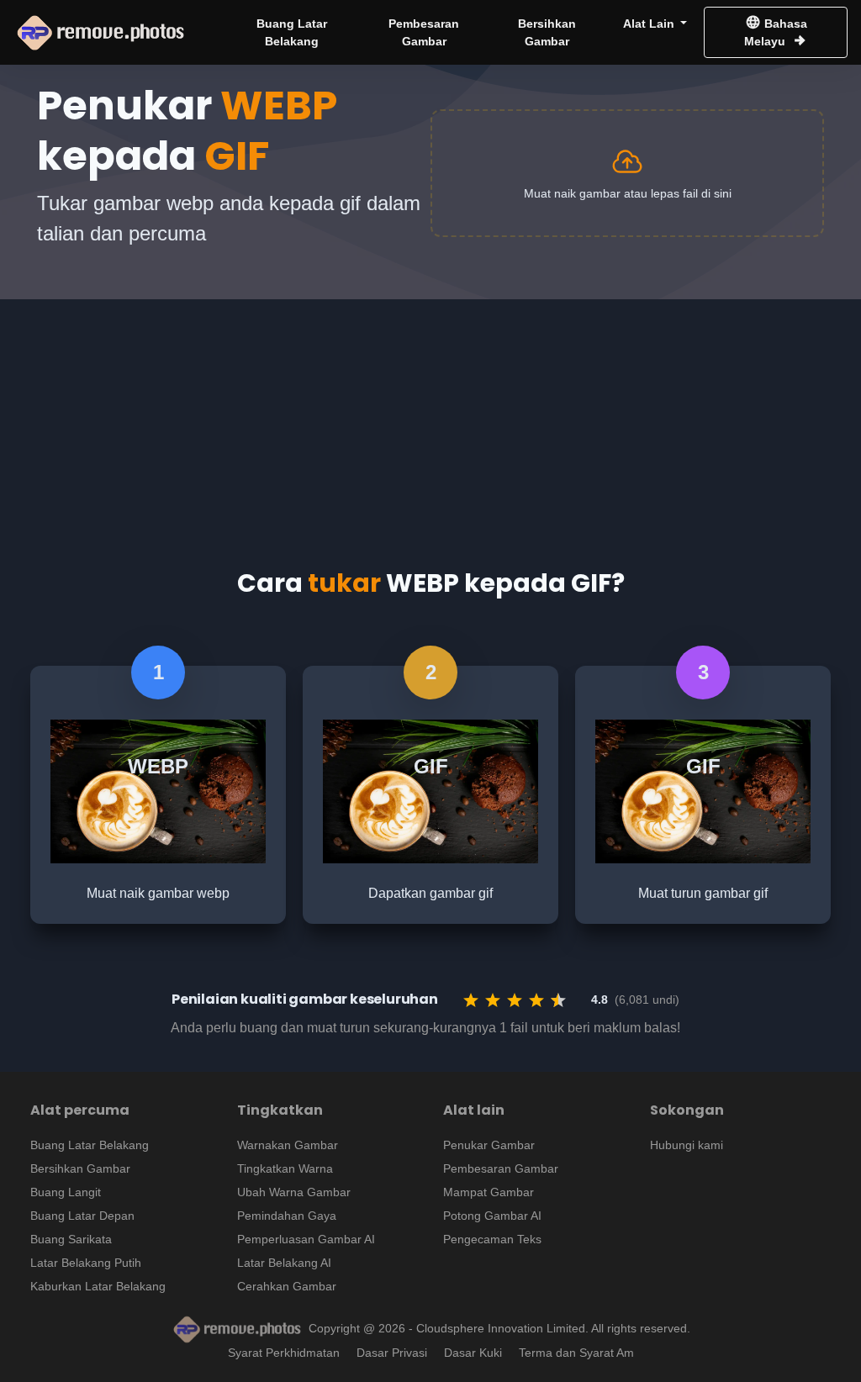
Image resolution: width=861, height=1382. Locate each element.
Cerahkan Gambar (286, 1286)
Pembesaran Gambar (423, 32)
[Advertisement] (430, 417)
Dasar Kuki (473, 1352)
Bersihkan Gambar (547, 32)
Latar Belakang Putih (85, 1262)
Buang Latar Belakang (291, 32)
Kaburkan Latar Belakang (98, 1286)
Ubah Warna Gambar (294, 1192)
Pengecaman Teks (492, 1239)
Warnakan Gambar (287, 1145)
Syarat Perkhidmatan (284, 1352)
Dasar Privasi (392, 1352)
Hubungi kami (686, 1145)
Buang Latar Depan (82, 1215)
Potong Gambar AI (492, 1215)
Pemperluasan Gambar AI (306, 1239)
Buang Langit (65, 1192)
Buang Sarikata (71, 1239)
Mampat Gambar (488, 1192)
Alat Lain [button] (650, 23)
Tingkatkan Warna (285, 1168)
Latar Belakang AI (284, 1262)
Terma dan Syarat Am (576, 1352)
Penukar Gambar (489, 1145)
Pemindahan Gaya (286, 1215)
